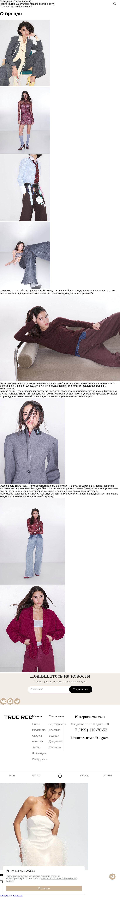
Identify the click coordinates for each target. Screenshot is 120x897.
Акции (36, 747)
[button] (112, 879)
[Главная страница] (60, 775)
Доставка (54, 729)
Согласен (44, 888)
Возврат (54, 735)
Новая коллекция (38, 726)
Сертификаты (56, 723)
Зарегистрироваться (11, 895)
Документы (56, 741)
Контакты (55, 747)
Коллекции (39, 753)
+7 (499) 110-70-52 (90, 729)
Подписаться (81, 689)
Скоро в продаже (37, 738)
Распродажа (39, 758)
